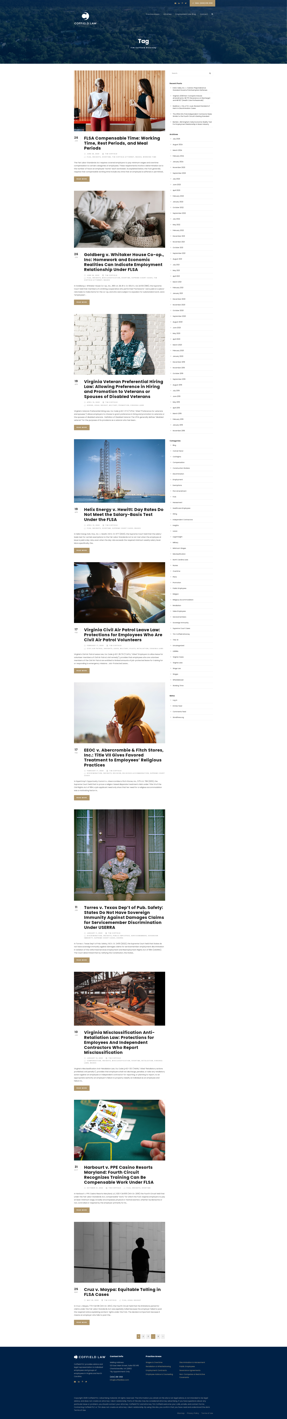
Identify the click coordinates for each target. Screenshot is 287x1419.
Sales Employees (179, 611)
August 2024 (178, 144)
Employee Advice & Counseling (159, 1374)
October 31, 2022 (95, 1188)
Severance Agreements (189, 1370)
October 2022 (178, 207)
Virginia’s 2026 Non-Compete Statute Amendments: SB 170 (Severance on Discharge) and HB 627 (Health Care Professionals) (191, 98)
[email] (175, 3)
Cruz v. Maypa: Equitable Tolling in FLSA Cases (122, 1292)
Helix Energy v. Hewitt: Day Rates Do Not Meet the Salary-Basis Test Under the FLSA (124, 514)
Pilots (132, 648)
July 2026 (176, 139)
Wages (138, 157)
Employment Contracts (156, 1370)
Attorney (167, 14)
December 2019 (179, 362)
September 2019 (179, 379)
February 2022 (178, 230)
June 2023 (177, 184)
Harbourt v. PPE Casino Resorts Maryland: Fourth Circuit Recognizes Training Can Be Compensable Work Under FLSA (119, 1174)
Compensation (94, 1061)
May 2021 (176, 270)
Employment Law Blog (186, 14)
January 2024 (178, 162)
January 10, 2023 (95, 1058)
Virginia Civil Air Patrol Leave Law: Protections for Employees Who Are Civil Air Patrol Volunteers (123, 635)
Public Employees (121, 936)
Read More (82, 179)
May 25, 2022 (93, 1300)
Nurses (175, 565)
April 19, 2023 (93, 402)
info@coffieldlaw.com (119, 1380)
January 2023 (178, 202)
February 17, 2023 (95, 645)
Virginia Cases (178, 657)
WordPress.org (178, 717)
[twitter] (186, 3)
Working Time (149, 157)
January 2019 (178, 425)
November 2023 (179, 167)
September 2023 (179, 173)
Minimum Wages (179, 548)
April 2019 (176, 408)
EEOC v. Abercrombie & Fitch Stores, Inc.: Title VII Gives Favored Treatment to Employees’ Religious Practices (124, 757)
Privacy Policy (193, 1413)
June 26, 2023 (93, 154)
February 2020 (178, 350)
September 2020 (179, 316)
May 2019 (176, 402)
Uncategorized (178, 645)
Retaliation (143, 648)
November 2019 (179, 368)
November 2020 (179, 305)
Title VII (175, 640)
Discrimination (94, 773)
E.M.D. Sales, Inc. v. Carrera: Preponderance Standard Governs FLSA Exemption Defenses (190, 89)
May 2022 (176, 225)
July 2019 (176, 390)
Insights (96, 157)
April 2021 (176, 276)
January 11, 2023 (95, 933)
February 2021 (178, 287)
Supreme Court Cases (142, 278)
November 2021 (179, 242)
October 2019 (178, 373)
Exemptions (177, 485)
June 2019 (176, 396)
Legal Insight (101, 405)
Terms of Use (207, 1413)
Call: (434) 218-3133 (204, 3)
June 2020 (177, 328)
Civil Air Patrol (95, 648)
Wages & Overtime (154, 1362)
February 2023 (178, 196)
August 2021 (177, 259)
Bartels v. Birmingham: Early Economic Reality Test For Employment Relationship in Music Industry (192, 123)
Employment (178, 479)
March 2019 (177, 413)
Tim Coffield (111, 154)
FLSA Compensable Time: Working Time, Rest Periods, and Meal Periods (122, 143)
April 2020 (176, 339)
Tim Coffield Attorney (123, 157)
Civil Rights (177, 457)
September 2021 (179, 253)
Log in (175, 700)
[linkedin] (179, 3)
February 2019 (178, 419)
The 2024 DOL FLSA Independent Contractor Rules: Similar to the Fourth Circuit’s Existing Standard (192, 115)
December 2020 (179, 299)
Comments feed (179, 712)
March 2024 (177, 150)
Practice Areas (152, 14)
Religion (117, 773)
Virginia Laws (137, 405)
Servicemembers (139, 936)
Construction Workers (181, 468)
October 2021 (178, 247)
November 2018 (179, 431)
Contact (204, 14)
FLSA (89, 157)
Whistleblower (178, 680)
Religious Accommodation (135, 773)
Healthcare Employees (181, 508)
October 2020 (178, 310)
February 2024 (178, 156)
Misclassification (111, 278)
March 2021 (177, 282)
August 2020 (178, 322)
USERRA (119, 938)
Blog (174, 445)
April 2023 (176, 190)
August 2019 (177, 385)
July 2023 (176, 179)
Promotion (123, 405)
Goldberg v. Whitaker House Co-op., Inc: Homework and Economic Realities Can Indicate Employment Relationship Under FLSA (124, 262)
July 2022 (176, 219)
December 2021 (179, 236)
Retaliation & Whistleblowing (158, 1366)
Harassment (177, 502)
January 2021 (178, 293)
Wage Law (177, 668)
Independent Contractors (183, 520)
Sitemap (181, 1413)
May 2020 (176, 333)
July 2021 (176, 265)
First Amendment (179, 491)
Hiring (90, 405)
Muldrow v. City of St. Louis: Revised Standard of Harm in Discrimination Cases (191, 107)
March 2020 (177, 345)
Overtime (106, 157)
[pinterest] (182, 3)
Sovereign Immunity (181, 623)
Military (113, 405)
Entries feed (177, 706)
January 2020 (178, 356)
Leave (116, 648)
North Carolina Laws (180, 560)
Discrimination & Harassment (192, 1362)
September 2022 (179, 213)
